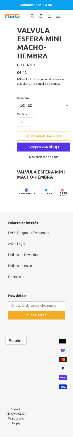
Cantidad (23, 114)
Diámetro (23, 98)
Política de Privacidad (24, 255)
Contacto (14, 277)
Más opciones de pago (43, 156)
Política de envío (20, 266)
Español (15, 341)
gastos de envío (50, 79)
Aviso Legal (16, 244)
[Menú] (58, 15)
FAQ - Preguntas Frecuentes (28, 233)
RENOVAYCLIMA (16, 413)
